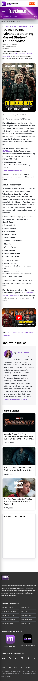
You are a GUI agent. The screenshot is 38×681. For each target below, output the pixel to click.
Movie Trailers (26, 615)
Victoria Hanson (9, 46)
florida (20, 332)
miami (26, 332)
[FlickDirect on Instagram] (10, 658)
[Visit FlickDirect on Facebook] (28, 658)
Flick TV (24, 611)
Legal (20, 667)
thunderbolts (12, 332)
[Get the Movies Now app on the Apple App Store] (19, 3)
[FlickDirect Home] (19, 11)
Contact (27, 667)
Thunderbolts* (11, 21)
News (18, 21)
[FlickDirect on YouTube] (3, 658)
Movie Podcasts (7, 607)
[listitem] (19, 429)
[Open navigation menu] (3, 11)
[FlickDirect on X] (34, 658)
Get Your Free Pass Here (13, 170)
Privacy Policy (12, 667)
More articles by (15, 400)
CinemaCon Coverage (8, 611)
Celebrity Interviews (8, 619)
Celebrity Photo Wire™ (8, 615)
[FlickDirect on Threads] (22, 658)
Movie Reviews (26, 619)
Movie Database (7, 623)
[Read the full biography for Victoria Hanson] (8, 354)
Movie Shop (25, 623)
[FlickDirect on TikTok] (16, 658)
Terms (3, 667)
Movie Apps (25, 607)
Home (3, 21)
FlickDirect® (30, 671)
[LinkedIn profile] (15, 46)
